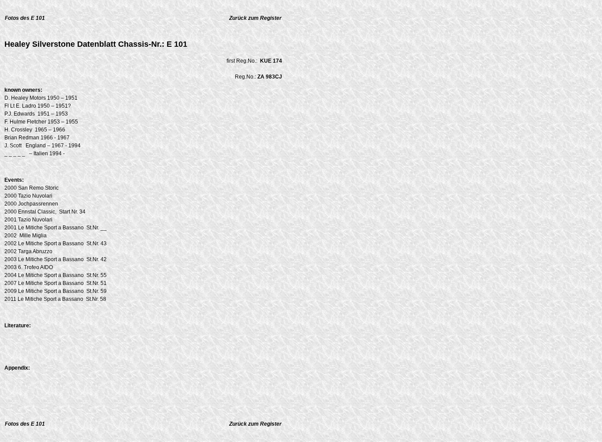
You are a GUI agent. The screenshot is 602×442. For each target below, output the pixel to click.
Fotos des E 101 (25, 18)
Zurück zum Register (255, 18)
